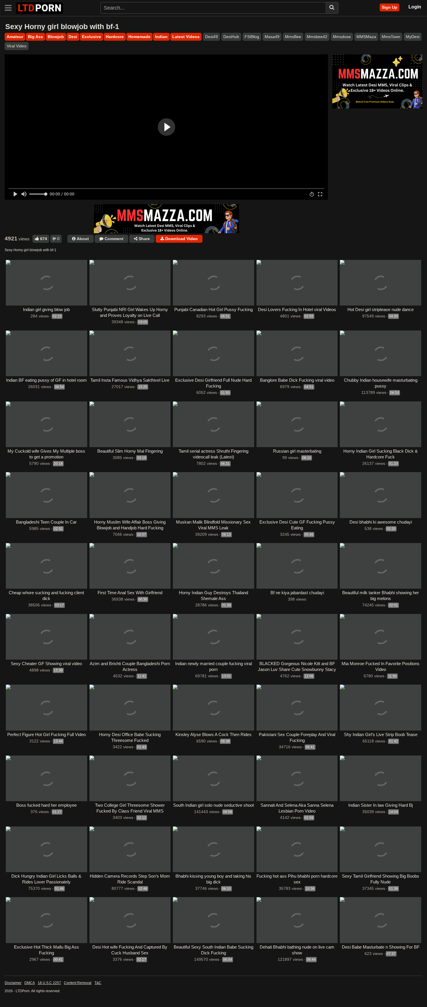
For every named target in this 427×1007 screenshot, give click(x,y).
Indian (161, 36)
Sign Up (389, 7)
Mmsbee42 (317, 36)
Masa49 (272, 36)
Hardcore (115, 36)
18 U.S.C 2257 (49, 983)
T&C (97, 983)
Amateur (15, 36)
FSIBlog (252, 36)
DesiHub (231, 36)
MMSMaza (366, 36)
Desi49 (211, 36)
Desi (73, 36)
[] (331, 8)
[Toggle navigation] (10, 7)
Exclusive (91, 36)
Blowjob (56, 36)
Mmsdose (342, 36)
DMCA (29, 983)
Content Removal (78, 983)
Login (414, 6)
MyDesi (412, 36)
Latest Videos (186, 36)
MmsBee (293, 36)
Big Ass (35, 36)
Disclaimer (13, 983)
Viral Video (16, 46)
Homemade (139, 36)
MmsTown (391, 36)
